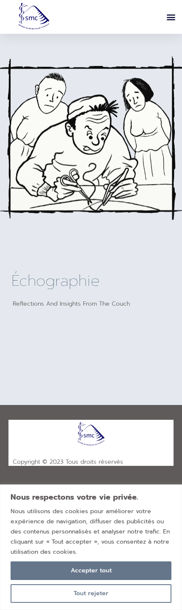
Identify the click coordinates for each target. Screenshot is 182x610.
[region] (91, 547)
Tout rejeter (91, 593)
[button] (171, 17)
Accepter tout (91, 570)
